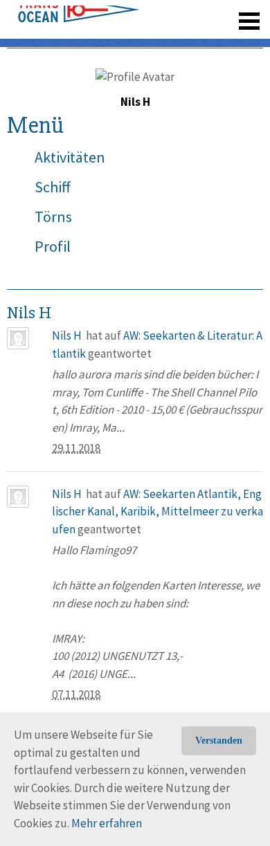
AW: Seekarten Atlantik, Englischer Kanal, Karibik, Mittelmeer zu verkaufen (157, 511)
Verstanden (218, 740)
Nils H (67, 335)
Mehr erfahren (106, 823)
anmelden (229, 41)
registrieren (164, 41)
